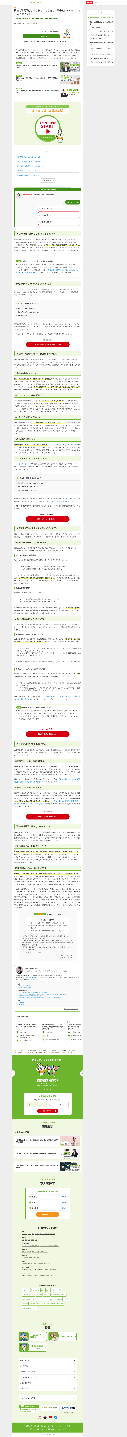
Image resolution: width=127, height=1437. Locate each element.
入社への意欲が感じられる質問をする (102, 54)
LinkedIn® (21, 1002)
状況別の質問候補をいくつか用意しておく (102, 49)
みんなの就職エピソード (46, 1275)
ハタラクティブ (21, 289)
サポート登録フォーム (66, 955)
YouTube (21, 1004)
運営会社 (27, 1426)
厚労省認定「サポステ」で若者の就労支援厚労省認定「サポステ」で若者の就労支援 (40, 997)
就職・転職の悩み (38, 1264)
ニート (29, 1234)
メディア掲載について (49, 1429)
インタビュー (25, 1273)
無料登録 (89, 2)
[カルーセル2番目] (47, 1089)
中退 (36, 1240)
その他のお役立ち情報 (50, 1269)
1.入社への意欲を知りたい (98, 27)
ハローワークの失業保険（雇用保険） (49, 1246)
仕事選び (24, 1255)
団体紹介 (24, 1275)
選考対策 (24, 1249)
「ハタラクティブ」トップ (21, 1050)
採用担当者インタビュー (33, 1275)
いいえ (59, 1104)
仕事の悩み (24, 1264)
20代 (42, 1290)
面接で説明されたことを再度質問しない (102, 63)
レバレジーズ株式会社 (30, 977)
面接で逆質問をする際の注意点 (26, 170)
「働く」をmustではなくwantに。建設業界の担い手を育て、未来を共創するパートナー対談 (42, 994)
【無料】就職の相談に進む (47, 734)
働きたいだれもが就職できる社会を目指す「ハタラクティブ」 (34, 992)
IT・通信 (58, 1290)
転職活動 (46, 1294)
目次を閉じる (47, 180)
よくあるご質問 (25, 1383)
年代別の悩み (47, 1264)
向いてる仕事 (25, 1258)
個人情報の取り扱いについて (40, 1426)
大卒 (29, 1240)
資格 (43, 1303)
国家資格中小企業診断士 (25, 987)
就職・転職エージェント (29, 1299)
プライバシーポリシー (57, 1426)
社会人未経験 (35, 1290)
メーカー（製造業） (28, 1294)
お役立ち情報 (25, 1267)
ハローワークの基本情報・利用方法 (31, 1246)
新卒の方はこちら (68, 1412)
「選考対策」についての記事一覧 (50, 1050)
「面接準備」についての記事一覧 (24, 1052)
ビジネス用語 (25, 1269)
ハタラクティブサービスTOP (64, 957)
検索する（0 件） (48, 1214)
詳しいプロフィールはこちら (71, 1009)
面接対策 (29, 1252)
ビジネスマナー (40, 1269)
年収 (38, 1303)
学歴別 (24, 1237)
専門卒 (32, 1240)
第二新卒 (37, 1234)
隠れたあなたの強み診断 (60, 501)
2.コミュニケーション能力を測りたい (102, 31)
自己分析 (34, 1252)
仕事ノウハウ (32, 1269)
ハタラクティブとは (27, 1360)
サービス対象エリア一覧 (28, 1377)
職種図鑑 (36, 1258)
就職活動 (39, 1294)
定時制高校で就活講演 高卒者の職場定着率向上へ (31, 996)
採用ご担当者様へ (35, 1429)
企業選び (66, 1299)
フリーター (24, 1234)
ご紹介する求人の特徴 (27, 1372)
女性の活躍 (60, 1303)
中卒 (23, 1240)
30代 (47, 1290)
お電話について (25, 1388)
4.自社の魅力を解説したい (98, 38)
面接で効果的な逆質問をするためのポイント (30, 166)
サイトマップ (61, 1429)
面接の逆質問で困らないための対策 (28, 175)
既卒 (33, 1234)
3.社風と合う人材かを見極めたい (100, 35)
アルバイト (25, 1290)
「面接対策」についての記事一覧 (69, 1050)
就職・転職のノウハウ (42, 1252)
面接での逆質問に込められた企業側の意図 (30, 161)
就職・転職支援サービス (58, 1294)
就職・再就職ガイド (35, 1050)
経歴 (23, 1231)
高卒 (26, 1240)
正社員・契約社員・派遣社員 (47, 1234)
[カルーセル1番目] (44, 1089)
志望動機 (59, 1299)
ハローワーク (25, 1243)
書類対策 (24, 1252)
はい (38, 1104)
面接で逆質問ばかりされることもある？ (29, 157)
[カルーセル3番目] (50, 1089)
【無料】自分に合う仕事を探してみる (47, 344)
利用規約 (68, 1426)
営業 (52, 1290)
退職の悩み (31, 1264)
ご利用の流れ (24, 1366)
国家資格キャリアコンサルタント (27, 985)
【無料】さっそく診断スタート (47, 519)
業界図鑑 (31, 1258)
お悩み (24, 1261)
